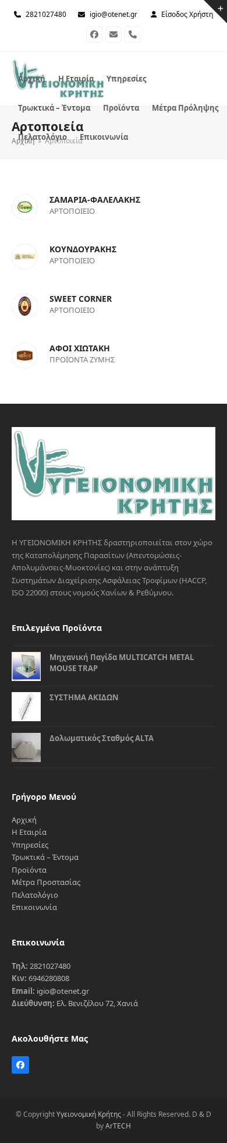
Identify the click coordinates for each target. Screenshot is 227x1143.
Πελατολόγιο (35, 895)
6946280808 (49, 978)
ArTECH (118, 1126)
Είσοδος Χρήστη (187, 14)
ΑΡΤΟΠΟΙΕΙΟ (72, 211)
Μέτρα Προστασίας (46, 882)
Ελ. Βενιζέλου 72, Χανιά (97, 1003)
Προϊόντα (29, 870)
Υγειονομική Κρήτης (88, 1114)
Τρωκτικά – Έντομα (45, 857)
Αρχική (24, 819)
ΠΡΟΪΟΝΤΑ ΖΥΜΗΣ (82, 359)
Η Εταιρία (29, 832)
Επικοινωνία (34, 907)
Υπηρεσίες (30, 844)
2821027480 (46, 14)
